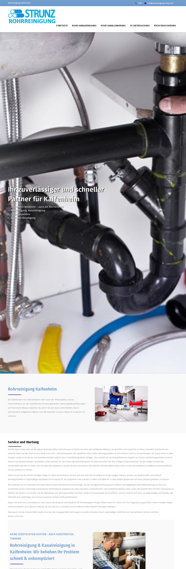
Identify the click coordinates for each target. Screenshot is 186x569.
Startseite (62, 25)
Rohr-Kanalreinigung (84, 25)
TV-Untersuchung (140, 25)
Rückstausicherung (165, 25)
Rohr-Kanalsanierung (113, 25)
